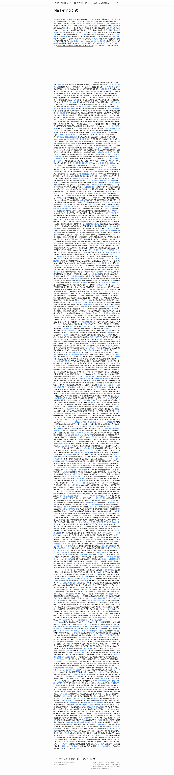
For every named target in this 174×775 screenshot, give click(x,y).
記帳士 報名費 (71, 196)
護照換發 (81, 243)
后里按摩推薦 (57, 365)
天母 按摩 (109, 228)
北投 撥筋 (67, 613)
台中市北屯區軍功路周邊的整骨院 (64, 109)
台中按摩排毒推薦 (73, 435)
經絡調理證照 (79, 391)
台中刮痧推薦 (91, 522)
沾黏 (58, 552)
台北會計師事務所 (87, 578)
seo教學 (103, 180)
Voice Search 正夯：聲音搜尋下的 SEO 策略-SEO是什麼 (81, 2)
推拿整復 (58, 629)
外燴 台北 (61, 631)
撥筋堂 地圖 (96, 132)
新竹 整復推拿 (89, 193)
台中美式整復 (70, 491)
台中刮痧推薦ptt (91, 348)
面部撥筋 (107, 378)
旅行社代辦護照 (110, 635)
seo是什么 (103, 119)
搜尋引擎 (109, 346)
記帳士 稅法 (115, 250)
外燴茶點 (95, 32)
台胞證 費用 (103, 215)
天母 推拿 (106, 398)
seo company (87, 219)
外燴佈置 (105, 522)
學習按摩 (99, 339)
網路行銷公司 (79, 193)
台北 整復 (92, 180)
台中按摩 (83, 448)
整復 (97, 215)
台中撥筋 (58, 533)
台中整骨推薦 (83, 637)
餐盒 (109, 109)
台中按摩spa (98, 117)
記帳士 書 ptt (72, 330)
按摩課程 (99, 522)
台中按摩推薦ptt (102, 724)
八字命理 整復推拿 (82, 413)
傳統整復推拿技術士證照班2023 (78, 583)
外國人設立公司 (111, 426)
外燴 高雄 (105, 283)
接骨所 (77, 306)
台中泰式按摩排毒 (114, 357)
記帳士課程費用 (103, 746)
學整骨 (97, 180)
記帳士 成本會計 (80, 422)
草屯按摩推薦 (63, 361)
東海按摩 (70, 409)
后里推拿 (100, 272)
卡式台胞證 (57, 167)
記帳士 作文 (79, 145)
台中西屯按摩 (90, 250)
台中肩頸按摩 (96, 504)
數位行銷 (63, 135)
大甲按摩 (114, 211)
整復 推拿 (100, 23)
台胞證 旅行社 (84, 626)
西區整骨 (101, 518)
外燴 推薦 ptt (110, 163)
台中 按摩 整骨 (109, 570)
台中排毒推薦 (112, 687)
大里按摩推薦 (104, 89)
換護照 (102, 513)
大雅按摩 (83, 200)
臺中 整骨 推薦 (89, 304)
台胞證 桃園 (115, 428)
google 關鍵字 (85, 91)
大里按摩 (83, 178)
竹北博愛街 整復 (76, 633)
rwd (93, 95)
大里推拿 (60, 256)
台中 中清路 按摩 (91, 450)
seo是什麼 (68, 209)
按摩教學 (100, 600)
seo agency (98, 148)
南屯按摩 (86, 174)
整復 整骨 (106, 646)
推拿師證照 (63, 496)
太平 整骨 (83, 555)
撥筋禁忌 (94, 463)
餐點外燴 (77, 91)
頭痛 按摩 (67, 206)
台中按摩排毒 (93, 422)
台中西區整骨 (82, 470)
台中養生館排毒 (112, 557)
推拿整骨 (83, 139)
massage (107, 328)
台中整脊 (78, 106)
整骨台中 (71, 446)
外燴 (96, 187)
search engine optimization (89, 41)
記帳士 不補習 (111, 681)
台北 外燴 (117, 548)
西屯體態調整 (111, 422)
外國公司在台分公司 (82, 433)
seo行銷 (107, 230)
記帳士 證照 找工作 (103, 291)
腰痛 (112, 500)
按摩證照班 (96, 513)
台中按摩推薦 (64, 552)
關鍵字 (72, 326)
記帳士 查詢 (63, 37)
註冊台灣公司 (96, 565)
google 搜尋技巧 (68, 546)
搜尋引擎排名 (110, 594)
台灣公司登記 (77, 370)
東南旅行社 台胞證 (100, 193)
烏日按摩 (113, 243)
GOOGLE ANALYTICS (68, 700)
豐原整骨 (116, 119)
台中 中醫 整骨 (103, 313)
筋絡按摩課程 (98, 394)
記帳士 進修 (87, 624)
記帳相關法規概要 (108, 117)
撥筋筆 (100, 720)
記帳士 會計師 (74, 278)
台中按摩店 (100, 537)
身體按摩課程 (97, 219)
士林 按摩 (104, 679)
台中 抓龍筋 (63, 694)
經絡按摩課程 (101, 663)
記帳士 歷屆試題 (58, 550)
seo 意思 (86, 23)
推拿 (97, 174)
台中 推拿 (84, 43)
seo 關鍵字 (109, 335)
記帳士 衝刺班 (101, 592)
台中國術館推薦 (113, 559)
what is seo (65, 394)
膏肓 (116, 19)
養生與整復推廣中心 (102, 626)
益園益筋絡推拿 (81, 478)
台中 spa (74, 428)
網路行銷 (111, 182)
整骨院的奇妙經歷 (88, 483)
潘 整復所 (83, 650)
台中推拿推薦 (101, 618)
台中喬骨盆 (112, 283)
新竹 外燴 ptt (57, 326)
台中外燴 (111, 126)
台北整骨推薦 (111, 28)
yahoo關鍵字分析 (59, 213)
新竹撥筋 (77, 100)
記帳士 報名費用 (74, 394)
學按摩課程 (108, 206)
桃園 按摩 (66, 365)
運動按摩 (58, 544)
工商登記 (115, 598)
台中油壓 (97, 374)
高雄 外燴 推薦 (72, 143)
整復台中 (75, 352)
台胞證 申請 (66, 620)
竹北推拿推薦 (101, 163)
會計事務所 (115, 165)
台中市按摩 (104, 350)
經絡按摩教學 (95, 91)
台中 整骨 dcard (109, 98)
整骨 (88, 339)
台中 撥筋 (117, 670)
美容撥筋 (60, 198)
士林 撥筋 (109, 252)
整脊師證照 (112, 213)
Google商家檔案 (62, 583)
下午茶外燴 (106, 272)
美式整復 (90, 178)
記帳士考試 (103, 243)
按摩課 (117, 409)
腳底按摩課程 (90, 376)
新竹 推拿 (65, 461)
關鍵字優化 (76, 139)
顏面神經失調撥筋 (97, 185)
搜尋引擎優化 (86, 106)
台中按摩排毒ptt (82, 576)
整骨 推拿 (105, 546)
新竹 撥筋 (79, 222)
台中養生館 (88, 302)
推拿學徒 (78, 467)
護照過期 (89, 224)
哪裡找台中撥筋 (113, 265)
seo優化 (84, 34)
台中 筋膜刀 (84, 326)
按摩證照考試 (115, 109)
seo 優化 (58, 161)
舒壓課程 (88, 163)
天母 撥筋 (64, 446)
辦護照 (101, 98)
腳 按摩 (72, 102)
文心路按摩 (61, 30)
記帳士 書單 (66, 644)
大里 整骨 (61, 85)
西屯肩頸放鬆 (69, 387)
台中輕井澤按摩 (101, 263)
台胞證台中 (92, 23)
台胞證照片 (92, 539)
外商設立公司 (84, 354)
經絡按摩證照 (75, 746)
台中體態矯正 (69, 642)
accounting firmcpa (87, 394)
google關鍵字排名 (81, 687)
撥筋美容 (102, 41)
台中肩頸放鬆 (108, 289)
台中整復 (72, 367)
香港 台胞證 (91, 267)
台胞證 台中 (61, 657)
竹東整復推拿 (75, 485)
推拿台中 (77, 41)
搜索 (110, 363)
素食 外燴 (88, 452)
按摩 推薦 (113, 592)
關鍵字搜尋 (84, 674)
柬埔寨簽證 (76, 178)
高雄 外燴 (114, 159)
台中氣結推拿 (68, 328)
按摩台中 (112, 339)
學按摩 (69, 611)
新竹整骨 (100, 169)
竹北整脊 (64, 115)
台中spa (104, 711)
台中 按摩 (105, 213)
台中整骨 (117, 568)
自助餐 (65, 420)
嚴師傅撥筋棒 (96, 437)
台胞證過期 (66, 472)
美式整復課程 (82, 620)
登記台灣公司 (96, 224)
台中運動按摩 (68, 454)
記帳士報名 (77, 652)
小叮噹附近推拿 (63, 626)
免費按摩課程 (109, 306)
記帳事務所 (93, 172)
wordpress (69, 413)
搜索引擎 (56, 293)
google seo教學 (58, 119)
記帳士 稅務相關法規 (94, 707)
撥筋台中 (65, 509)
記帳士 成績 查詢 (66, 189)
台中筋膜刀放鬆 (89, 187)
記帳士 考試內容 (95, 337)
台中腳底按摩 (106, 219)
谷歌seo (59, 367)
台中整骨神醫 (101, 463)
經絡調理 (85, 222)
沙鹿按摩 (110, 119)
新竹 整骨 (66, 367)
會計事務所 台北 (109, 87)
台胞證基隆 (112, 546)
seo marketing (66, 544)
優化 (96, 95)
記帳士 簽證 (64, 137)
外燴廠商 (61, 209)
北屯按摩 (113, 618)
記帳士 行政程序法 (112, 202)
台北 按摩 (106, 148)
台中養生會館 (61, 113)
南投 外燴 (87, 463)
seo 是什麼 (69, 354)
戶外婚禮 (85, 487)
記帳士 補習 (75, 611)
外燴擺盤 (117, 117)
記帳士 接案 (74, 265)
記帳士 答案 (116, 363)
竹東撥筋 (115, 252)
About (118, 3)
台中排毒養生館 (97, 198)
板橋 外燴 (98, 250)
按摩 (58, 137)
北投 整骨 (114, 230)
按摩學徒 (74, 476)
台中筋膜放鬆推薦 (103, 152)
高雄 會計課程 (60, 156)
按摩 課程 (95, 39)
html (103, 285)
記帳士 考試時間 (85, 722)
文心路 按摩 (76, 674)
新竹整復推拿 (87, 718)
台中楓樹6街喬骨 (59, 387)
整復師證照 (80, 191)
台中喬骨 (68, 631)
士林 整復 (113, 148)
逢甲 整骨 (92, 26)
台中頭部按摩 (114, 291)
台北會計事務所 (94, 698)
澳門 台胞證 (93, 592)
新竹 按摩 (92, 204)
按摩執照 (71, 559)
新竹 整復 (78, 452)
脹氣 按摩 (69, 135)
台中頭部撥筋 (109, 709)
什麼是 (109, 598)
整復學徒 (70, 650)
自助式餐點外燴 (109, 385)
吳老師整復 (92, 350)
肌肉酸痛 (94, 291)
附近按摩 (106, 23)
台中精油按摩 (65, 687)
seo (66, 550)
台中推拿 (101, 744)
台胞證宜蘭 (75, 722)
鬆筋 (66, 444)
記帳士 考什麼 (90, 21)
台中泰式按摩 (91, 289)
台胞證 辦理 (100, 289)
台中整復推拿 (92, 600)
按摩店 (102, 230)
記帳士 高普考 (77, 465)
